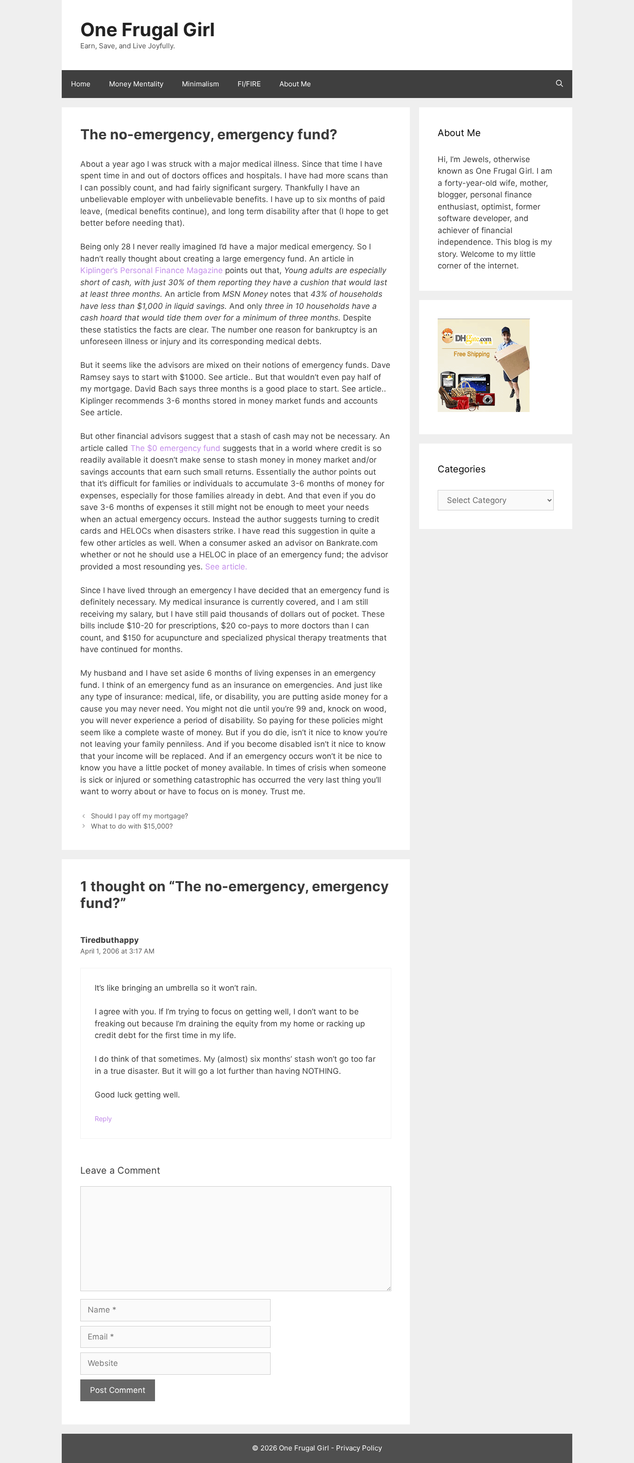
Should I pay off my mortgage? (139, 816)
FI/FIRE (249, 83)
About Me (295, 83)
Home (81, 83)
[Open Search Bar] (559, 84)
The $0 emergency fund (175, 448)
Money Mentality (136, 83)
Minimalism (200, 83)
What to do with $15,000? (132, 826)
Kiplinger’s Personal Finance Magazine (151, 270)
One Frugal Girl (147, 29)
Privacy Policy (359, 1447)
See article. (226, 566)
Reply (103, 1119)
